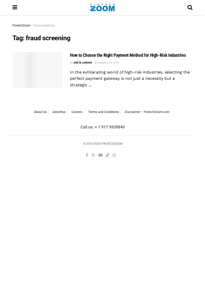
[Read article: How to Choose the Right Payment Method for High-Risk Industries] (37, 70)
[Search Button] (190, 7)
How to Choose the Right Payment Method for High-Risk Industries (128, 55)
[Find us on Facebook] (87, 155)
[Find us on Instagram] (114, 155)
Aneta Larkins (83, 62)
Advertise (59, 112)
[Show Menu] (14, 7)
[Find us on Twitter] (93, 155)
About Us (40, 112)
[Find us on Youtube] (100, 155)
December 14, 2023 (108, 62)
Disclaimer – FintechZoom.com (147, 112)
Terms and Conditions (103, 112)
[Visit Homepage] (102, 7)
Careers (77, 112)
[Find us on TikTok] (107, 155)
